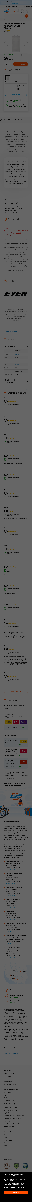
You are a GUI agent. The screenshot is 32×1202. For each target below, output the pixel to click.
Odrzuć (16, 1196)
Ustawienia (16, 1199)
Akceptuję (16, 1192)
